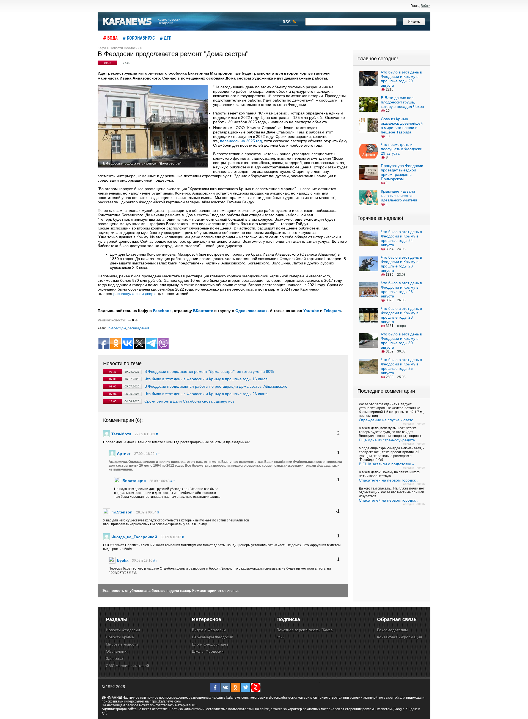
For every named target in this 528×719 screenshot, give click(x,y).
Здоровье (114, 658)
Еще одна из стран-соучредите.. (388, 440)
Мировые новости (122, 644)
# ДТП (166, 38)
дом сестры (116, 328)
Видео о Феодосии (209, 630)
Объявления (117, 651)
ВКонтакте (203, 310)
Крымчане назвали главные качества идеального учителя (399, 195)
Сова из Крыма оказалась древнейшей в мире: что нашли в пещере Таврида (402, 125)
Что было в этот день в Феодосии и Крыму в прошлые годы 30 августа (401, 340)
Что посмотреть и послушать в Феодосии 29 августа (401, 148)
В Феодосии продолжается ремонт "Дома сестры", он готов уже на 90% (209, 371)
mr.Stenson (122, 512)
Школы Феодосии (208, 651)
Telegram (332, 310)
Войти (425, 6)
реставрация (138, 328)
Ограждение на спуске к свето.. (387, 420)
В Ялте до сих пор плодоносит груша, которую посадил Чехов (402, 102)
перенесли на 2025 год (241, 141)
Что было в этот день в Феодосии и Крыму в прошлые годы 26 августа (401, 289)
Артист (124, 453)
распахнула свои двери (134, 293)
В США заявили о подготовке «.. (388, 464)
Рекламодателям (392, 630)
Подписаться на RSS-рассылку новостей (288, 22)
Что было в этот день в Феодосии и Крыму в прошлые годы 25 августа (401, 366)
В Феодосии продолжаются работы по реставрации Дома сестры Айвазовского (215, 386)
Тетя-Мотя (121, 434)
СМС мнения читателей (127, 665)
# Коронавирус (139, 38)
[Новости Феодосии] (127, 21)
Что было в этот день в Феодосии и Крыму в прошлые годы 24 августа (401, 238)
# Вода (110, 38)
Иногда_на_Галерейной (134, 537)
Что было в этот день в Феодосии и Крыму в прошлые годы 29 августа (401, 79)
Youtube (311, 310)
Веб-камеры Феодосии (212, 637)
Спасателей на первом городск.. (388, 480)
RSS (280, 637)
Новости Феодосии (123, 630)
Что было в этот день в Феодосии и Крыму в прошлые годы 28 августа (401, 315)
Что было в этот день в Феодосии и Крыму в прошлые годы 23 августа (401, 264)
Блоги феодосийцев (210, 644)
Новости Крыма (120, 637)
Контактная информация (399, 637)
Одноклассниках (251, 310)
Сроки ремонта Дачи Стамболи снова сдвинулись (189, 401)
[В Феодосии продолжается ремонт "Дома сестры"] (153, 126)
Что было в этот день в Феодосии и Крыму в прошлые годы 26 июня (206, 394)
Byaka (122, 560)
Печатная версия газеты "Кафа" (305, 630)
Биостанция (134, 481)
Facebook (162, 310)
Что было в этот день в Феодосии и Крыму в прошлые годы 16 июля (206, 379)
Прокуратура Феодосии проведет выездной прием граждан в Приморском (402, 172)
